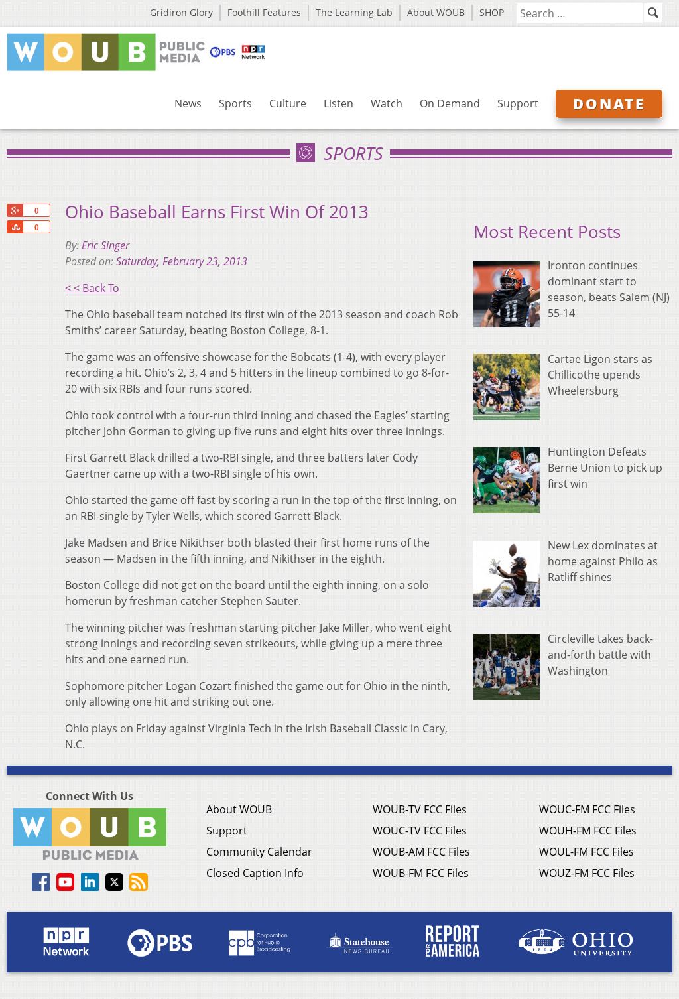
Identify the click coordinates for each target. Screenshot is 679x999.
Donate (609, 103)
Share (15, 226)
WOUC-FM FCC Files (587, 809)
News (188, 103)
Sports (235, 103)
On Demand (450, 103)
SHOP (491, 12)
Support (517, 103)
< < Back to (92, 288)
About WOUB (436, 12)
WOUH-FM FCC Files (588, 830)
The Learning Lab (354, 12)
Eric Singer (105, 245)
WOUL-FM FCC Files (586, 851)
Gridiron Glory (181, 12)
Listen (338, 103)
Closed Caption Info (255, 873)
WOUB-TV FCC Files (420, 809)
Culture (287, 103)
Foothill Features (264, 12)
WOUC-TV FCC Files (420, 830)
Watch (386, 103)
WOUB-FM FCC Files (421, 873)
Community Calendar (259, 851)
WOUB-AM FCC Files (421, 851)
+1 (15, 210)
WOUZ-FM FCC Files (587, 873)
